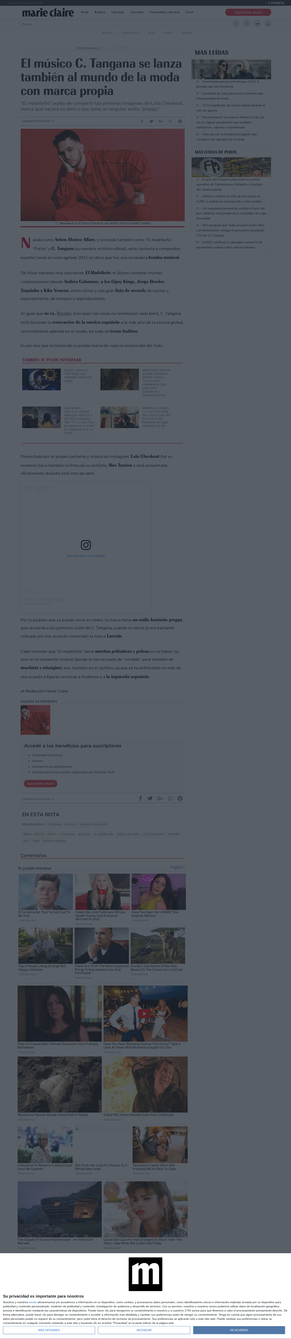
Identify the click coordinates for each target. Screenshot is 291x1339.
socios (33, 1302)
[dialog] (145, 1296)
